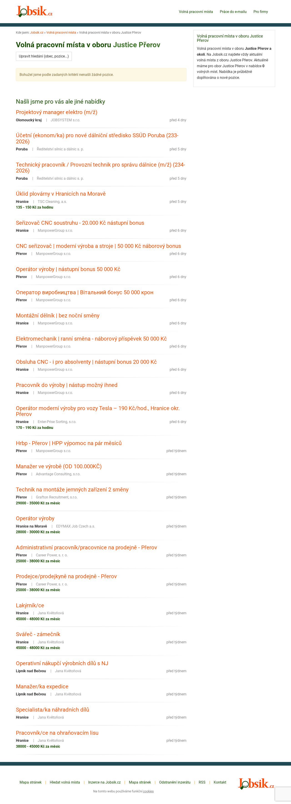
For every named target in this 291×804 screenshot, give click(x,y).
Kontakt (220, 782)
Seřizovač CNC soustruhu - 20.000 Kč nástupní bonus (80, 223)
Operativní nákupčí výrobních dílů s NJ (62, 663)
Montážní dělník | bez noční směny (57, 316)
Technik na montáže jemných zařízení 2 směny (72, 490)
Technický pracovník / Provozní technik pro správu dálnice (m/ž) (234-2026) (100, 168)
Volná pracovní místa (196, 12)
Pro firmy (260, 12)
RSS (202, 782)
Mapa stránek (31, 782)
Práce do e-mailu (233, 12)
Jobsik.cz (36, 32)
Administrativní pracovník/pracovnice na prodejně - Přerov (86, 547)
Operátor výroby (35, 518)
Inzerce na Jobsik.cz (104, 782)
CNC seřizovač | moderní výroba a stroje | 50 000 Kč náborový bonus (98, 246)
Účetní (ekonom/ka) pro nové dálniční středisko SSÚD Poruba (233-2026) (97, 138)
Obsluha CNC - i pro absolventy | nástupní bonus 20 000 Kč (86, 362)
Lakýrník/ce (30, 605)
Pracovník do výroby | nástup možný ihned (67, 385)
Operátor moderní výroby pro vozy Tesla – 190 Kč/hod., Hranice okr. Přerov (98, 411)
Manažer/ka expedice (42, 686)
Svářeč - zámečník (38, 634)
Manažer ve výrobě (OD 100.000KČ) (59, 466)
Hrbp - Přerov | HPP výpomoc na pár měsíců (69, 443)
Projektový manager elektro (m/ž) (56, 112)
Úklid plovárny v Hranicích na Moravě (61, 194)
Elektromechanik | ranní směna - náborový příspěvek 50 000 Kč (91, 339)
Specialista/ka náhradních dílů (52, 710)
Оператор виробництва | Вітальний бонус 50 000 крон (84, 292)
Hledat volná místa (65, 782)
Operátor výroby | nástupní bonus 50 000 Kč (68, 269)
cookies (148, 791)
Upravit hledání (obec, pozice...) (44, 56)
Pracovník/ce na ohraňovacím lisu (57, 733)
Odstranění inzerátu (175, 782)
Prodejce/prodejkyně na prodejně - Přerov (66, 576)
